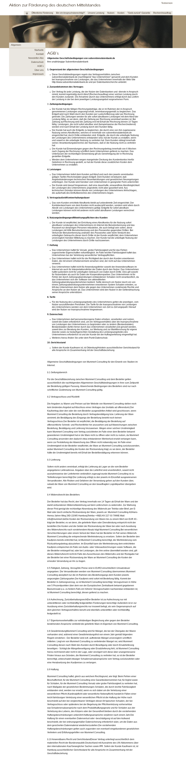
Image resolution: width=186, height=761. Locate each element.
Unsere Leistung (96, 13)
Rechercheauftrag (162, 13)
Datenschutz (37, 62)
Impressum (38, 74)
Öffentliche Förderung (42, 13)
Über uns (39, 70)
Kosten (121, 13)
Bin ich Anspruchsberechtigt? (70, 13)
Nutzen (110, 13)
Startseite (39, 50)
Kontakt (40, 54)
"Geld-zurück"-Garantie (139, 13)
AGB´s (40, 66)
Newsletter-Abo (36, 58)
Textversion (167, 3)
